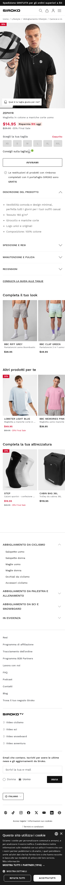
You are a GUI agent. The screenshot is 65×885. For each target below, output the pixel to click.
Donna (11, 779)
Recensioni (10, 269)
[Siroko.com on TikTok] (13, 812)
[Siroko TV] (5, 812)
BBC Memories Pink (52, 418)
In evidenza (12, 618)
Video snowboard (16, 736)
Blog (5, 693)
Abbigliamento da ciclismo (24, 544)
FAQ (5, 672)
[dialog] (32, 857)
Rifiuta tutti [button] (17, 878)
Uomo (27, 779)
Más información (11, 861)
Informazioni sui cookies (40, 821)
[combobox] (56, 834)
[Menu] (59, 10)
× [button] (61, 833)
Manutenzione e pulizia (18, 257)
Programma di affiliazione (18, 644)
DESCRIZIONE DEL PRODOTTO (20, 192)
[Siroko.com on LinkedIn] (52, 812)
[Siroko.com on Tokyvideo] (59, 812)
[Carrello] (47, 10)
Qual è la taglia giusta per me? (24, 102)
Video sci (11, 729)
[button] (32, 865)
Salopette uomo (15, 551)
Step (7, 493)
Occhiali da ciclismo (17, 576)
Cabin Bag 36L (49, 493)
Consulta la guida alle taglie (23, 281)
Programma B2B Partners (18, 658)
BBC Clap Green (50, 344)
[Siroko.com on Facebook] (28, 812)
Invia (54, 779)
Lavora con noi (11, 665)
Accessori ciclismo (16, 582)
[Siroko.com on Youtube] (44, 812)
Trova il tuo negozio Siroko (18, 700)
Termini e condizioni (34, 826)
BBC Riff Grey (13, 344)
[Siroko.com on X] (36, 812)
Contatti (7, 686)
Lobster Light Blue (17, 418)
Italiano (13, 796)
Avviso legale (19, 821)
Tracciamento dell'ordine (17, 651)
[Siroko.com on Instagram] (21, 812)
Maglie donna (13, 570)
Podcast (7, 679)
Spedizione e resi (14, 245)
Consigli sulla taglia (15, 151)
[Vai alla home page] (11, 10)
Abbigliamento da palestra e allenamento (25, 593)
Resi (5, 637)
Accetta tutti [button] (47, 878)
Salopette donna (15, 558)
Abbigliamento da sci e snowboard (21, 606)
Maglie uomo (13, 564)
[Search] (41, 10)
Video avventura (15, 743)
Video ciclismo (14, 722)
